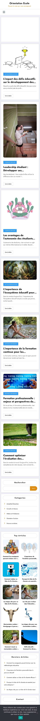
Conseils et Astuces (12, 509)
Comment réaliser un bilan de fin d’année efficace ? (10, 580)
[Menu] (3, 12)
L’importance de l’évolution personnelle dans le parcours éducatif (29, 557)
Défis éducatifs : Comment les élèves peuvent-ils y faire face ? (29, 648)
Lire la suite (8, 96)
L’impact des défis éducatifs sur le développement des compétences (19, 80)
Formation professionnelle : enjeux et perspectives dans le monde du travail (19, 400)
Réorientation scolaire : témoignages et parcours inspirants (10, 625)
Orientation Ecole (19, 3)
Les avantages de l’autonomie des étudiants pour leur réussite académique (18, 237)
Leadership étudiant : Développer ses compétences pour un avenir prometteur (19, 168)
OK (21, 718)
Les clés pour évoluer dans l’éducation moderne (29, 603)
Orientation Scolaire (12, 518)
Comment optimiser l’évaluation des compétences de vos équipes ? (15, 457)
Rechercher (20, 482)
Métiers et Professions (13, 514)
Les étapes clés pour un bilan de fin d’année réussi (11, 603)
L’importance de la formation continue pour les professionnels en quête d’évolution (19, 350)
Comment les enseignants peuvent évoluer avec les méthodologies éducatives (11, 557)
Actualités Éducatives (13, 504)
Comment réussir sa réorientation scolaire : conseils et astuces (11, 648)
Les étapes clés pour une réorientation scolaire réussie (29, 625)
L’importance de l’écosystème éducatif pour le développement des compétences (18, 291)
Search (33, 488)
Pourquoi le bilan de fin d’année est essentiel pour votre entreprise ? (29, 580)
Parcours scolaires (12, 523)
